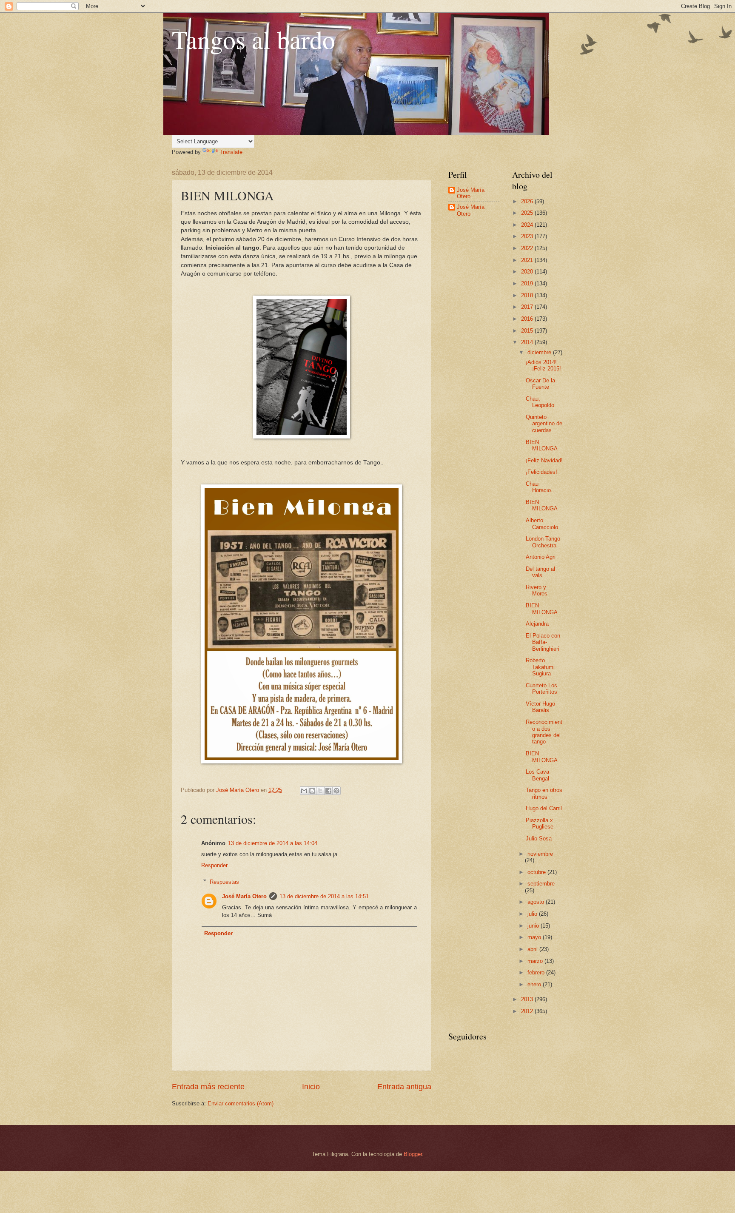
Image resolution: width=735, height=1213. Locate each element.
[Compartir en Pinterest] (336, 790)
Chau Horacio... (541, 487)
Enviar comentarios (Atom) (240, 1103)
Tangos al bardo (253, 39)
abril (533, 949)
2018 (528, 295)
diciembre (540, 352)
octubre (537, 872)
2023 (528, 236)
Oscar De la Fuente (540, 383)
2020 (528, 271)
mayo (535, 937)
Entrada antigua (404, 1086)
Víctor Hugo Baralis (540, 706)
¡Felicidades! (541, 472)
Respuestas (224, 881)
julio (533, 914)
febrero (536, 972)
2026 (528, 201)
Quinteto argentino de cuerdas (544, 423)
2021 (528, 260)
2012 (528, 1011)
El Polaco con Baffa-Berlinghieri (543, 642)
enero (535, 984)
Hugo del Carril (544, 808)
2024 (528, 225)
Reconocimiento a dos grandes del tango (544, 732)
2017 (528, 307)
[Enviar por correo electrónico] (304, 790)
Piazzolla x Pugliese (539, 823)
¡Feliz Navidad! (544, 460)
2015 (528, 330)
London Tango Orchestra (543, 541)
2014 (528, 342)
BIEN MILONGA (542, 445)
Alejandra (537, 624)
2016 (528, 319)
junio (534, 926)
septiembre (541, 883)
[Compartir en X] (320, 790)
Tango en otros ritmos (544, 793)
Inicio (311, 1086)
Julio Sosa (539, 838)
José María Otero (244, 896)
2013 (528, 999)
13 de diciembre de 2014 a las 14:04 (272, 843)
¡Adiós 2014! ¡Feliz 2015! (543, 365)
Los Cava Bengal (537, 775)
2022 (528, 248)
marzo (535, 961)
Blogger (413, 1154)
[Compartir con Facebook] (328, 790)
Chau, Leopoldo (540, 402)
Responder (214, 865)
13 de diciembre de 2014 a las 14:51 (324, 896)
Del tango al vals (540, 572)
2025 (528, 213)
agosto (536, 902)
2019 (528, 283)
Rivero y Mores (536, 590)
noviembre (540, 854)
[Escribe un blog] (312, 790)
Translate (230, 152)
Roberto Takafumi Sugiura (540, 667)
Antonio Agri (541, 557)
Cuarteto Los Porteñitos (541, 688)
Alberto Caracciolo (542, 523)
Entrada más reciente (208, 1086)
